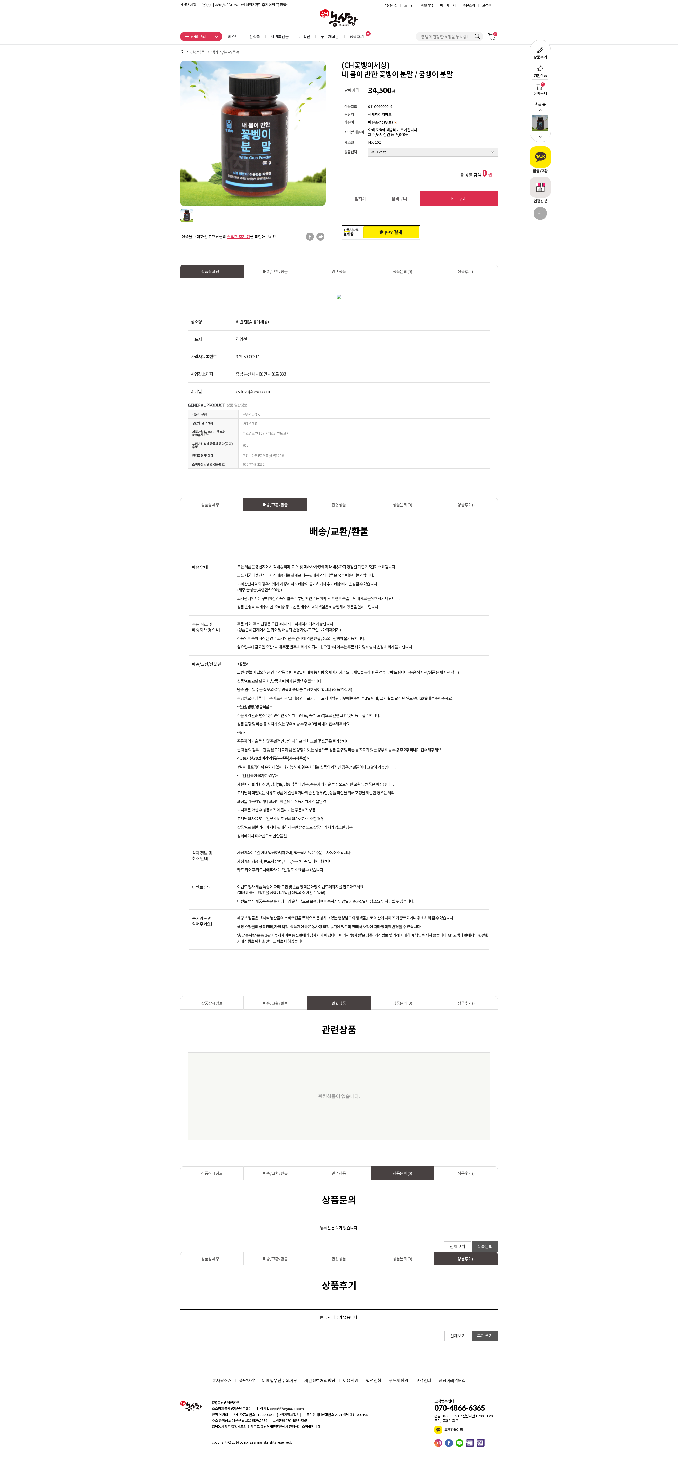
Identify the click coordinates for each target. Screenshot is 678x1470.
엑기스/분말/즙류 (225, 52)
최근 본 (540, 104)
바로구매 (459, 198)
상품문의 (485, 1246)
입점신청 (391, 5)
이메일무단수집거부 (279, 1380)
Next (540, 136)
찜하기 (360, 198)
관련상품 (339, 271)
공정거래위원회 (452, 1380)
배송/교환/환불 (275, 271)
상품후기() (466, 271)
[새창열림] (439, 1443)
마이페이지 (448, 5)
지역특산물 (280, 36)
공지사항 (190, 4)
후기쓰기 (485, 1335)
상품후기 (357, 36)
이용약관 (351, 1380)
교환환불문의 (453, 1429)
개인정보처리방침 (319, 1380)
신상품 (254, 36)
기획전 (304, 36)
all (265, 1442)
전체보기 (457, 1246)
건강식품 (197, 52)
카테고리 (198, 36)
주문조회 (469, 5)
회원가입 (427, 5)
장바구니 (399, 198)
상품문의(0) (402, 271)
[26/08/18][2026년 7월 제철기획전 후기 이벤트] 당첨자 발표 (252, 4)
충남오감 (247, 1380)
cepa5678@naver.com (287, 1408)
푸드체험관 (398, 1380)
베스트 (233, 36)
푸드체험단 (330, 36)
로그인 (409, 5)
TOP (540, 214)
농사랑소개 (221, 1380)
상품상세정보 (212, 271)
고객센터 (488, 5)
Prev (540, 110)
